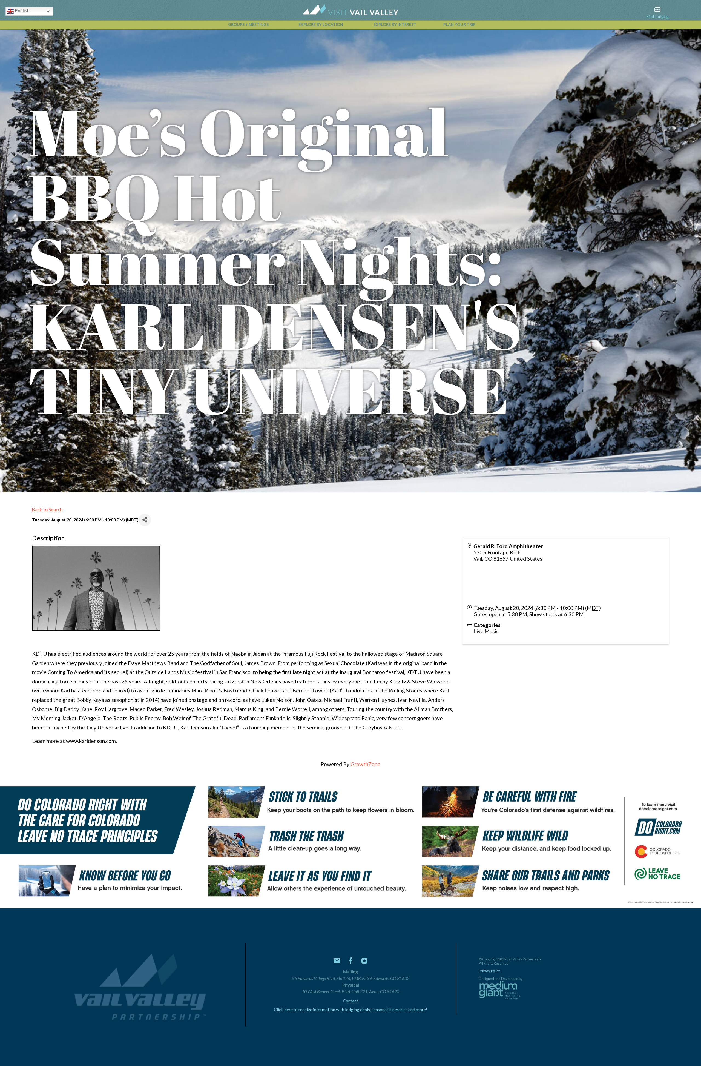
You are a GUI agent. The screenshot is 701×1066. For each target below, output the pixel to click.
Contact (350, 1001)
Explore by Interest (395, 24)
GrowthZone (365, 764)
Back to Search (47, 509)
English (22, 10)
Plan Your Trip (459, 24)
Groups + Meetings (248, 24)
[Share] (145, 520)
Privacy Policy (489, 971)
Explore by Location (320, 24)
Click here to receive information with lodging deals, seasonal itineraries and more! (350, 1009)
